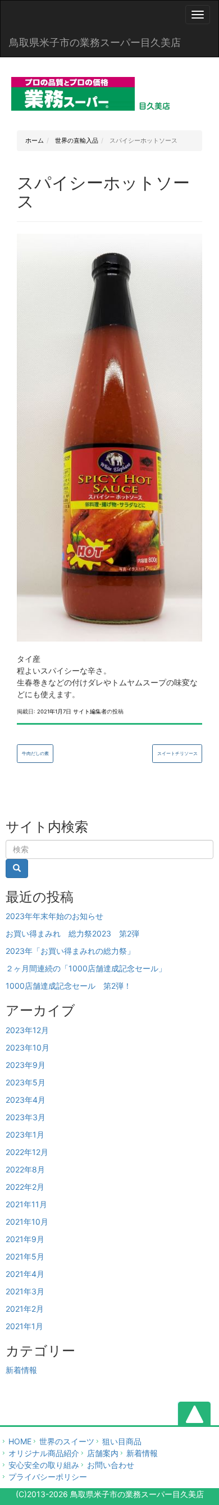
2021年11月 (26, 1204)
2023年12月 (27, 1030)
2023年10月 (27, 1047)
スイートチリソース (177, 753)
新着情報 (21, 1370)
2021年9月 (25, 1239)
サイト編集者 (90, 711)
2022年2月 (25, 1187)
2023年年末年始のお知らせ (54, 916)
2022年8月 (25, 1169)
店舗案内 (102, 1453)
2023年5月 (25, 1082)
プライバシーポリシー (47, 1476)
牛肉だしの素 (35, 753)
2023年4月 (25, 1099)
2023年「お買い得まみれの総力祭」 (70, 951)
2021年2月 (25, 1308)
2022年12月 (27, 1152)
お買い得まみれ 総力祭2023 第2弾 (72, 933)
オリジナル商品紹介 (43, 1453)
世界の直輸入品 (75, 140)
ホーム (34, 140)
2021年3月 (25, 1291)
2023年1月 (25, 1134)
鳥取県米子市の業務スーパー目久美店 (95, 42)
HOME (19, 1441)
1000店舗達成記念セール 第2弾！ (68, 985)
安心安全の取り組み (43, 1465)
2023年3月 (25, 1117)
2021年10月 (27, 1221)
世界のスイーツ (66, 1441)
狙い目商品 (122, 1441)
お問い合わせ (110, 1465)
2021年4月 (25, 1274)
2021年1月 (24, 1326)
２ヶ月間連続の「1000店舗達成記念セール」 (86, 968)
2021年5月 (25, 1256)
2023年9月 (25, 1065)
